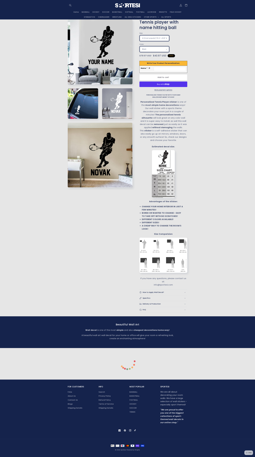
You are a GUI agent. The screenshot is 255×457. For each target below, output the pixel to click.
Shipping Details (75, 408)
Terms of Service (106, 404)
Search (102, 392)
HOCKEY (132, 404)
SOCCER (133, 408)
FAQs (70, 392)
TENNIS (132, 412)
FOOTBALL (133, 400)
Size (141, 33)
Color (141, 44)
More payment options (163, 90)
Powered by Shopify (133, 450)
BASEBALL (133, 392)
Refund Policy (105, 400)
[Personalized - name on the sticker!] (149, 68)
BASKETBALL (134, 396)
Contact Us (73, 400)
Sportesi (123, 450)
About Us (72, 396)
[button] (70, 5)
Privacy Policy (105, 396)
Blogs (70, 404)
